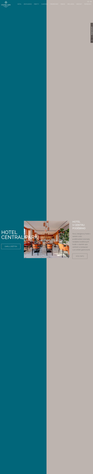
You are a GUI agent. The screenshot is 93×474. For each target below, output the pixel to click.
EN (91, 1)
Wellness (70, 4)
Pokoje (63, 4)
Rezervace (87, 4)
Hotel (19, 4)
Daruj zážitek (11, 246)
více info (80, 256)
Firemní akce (54, 4)
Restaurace (28, 4)
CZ (88, 1)
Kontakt (79, 4)
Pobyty (36, 4)
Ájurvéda (44, 4)
